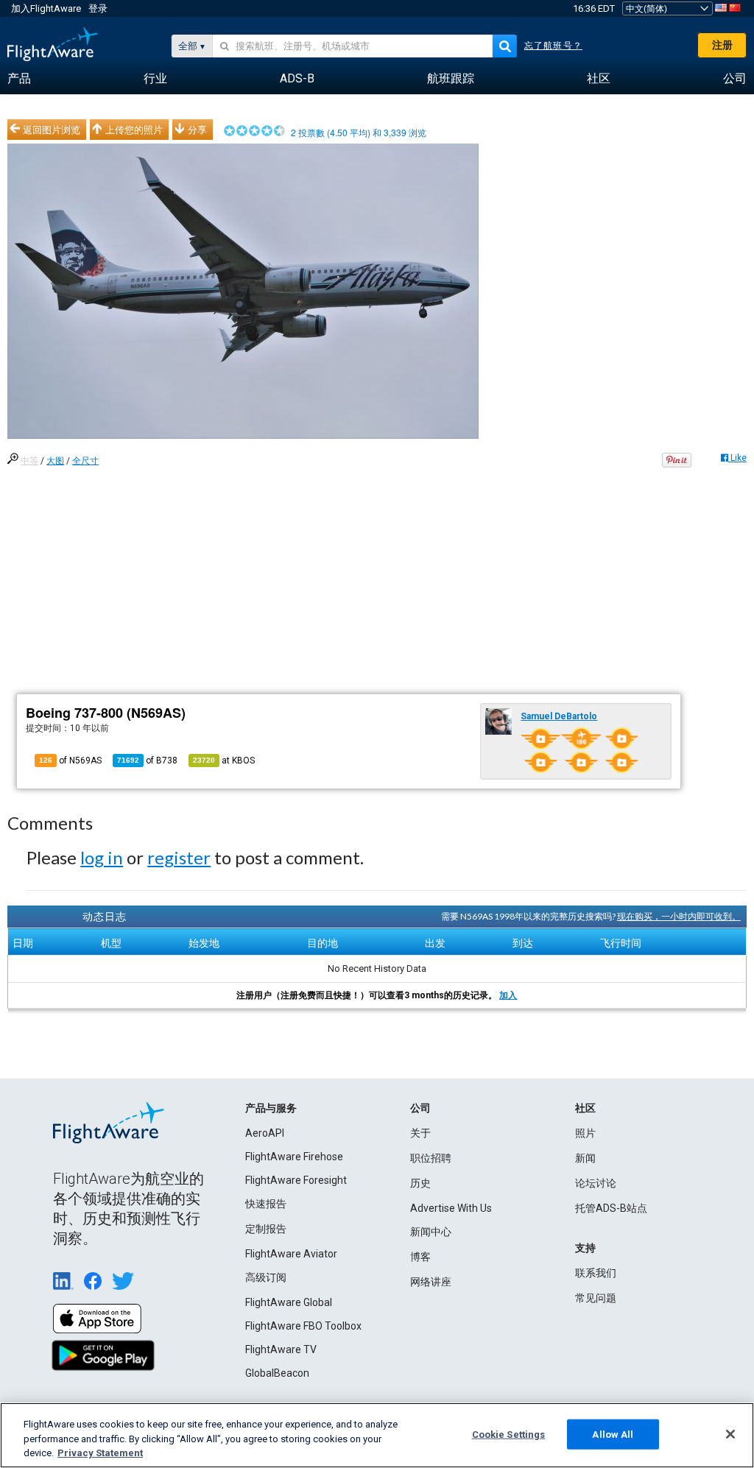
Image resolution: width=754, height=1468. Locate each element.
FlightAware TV (281, 1349)
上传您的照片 (134, 129)
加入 (508, 995)
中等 (29, 461)
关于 (420, 1133)
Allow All (612, 1433)
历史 (420, 1183)
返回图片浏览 (51, 129)
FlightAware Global (288, 1302)
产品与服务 (271, 1108)
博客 (420, 1257)
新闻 (585, 1158)
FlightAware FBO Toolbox (303, 1326)
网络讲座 (430, 1282)
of (147, 760)
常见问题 (595, 1298)
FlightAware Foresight (296, 1180)
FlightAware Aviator (291, 1254)
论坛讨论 (595, 1183)
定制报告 (265, 1229)
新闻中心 (430, 1232)
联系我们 (595, 1273)
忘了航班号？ (553, 45)
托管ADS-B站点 (611, 1208)
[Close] (730, 1434)
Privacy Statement (100, 1452)
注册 (722, 45)
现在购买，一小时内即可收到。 (679, 916)
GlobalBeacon (277, 1373)
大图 (55, 461)
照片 (585, 1133)
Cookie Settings (509, 1433)
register (179, 857)
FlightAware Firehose (294, 1156)
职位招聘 (430, 1158)
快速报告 (265, 1204)
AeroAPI (264, 1133)
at (224, 760)
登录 (98, 8)
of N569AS (70, 760)
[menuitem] (19, 78)
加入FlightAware (46, 8)
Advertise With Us (451, 1208)
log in (101, 857)
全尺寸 (85, 461)
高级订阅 (265, 1277)
